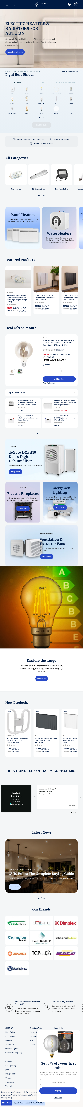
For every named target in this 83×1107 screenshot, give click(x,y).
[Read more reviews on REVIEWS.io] (16, 804)
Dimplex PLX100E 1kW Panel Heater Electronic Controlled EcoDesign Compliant (65, 402)
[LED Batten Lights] (39, 174)
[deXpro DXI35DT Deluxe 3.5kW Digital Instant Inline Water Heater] (48, 421)
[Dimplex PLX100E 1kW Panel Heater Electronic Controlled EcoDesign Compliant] (48, 405)
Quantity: (46, 365)
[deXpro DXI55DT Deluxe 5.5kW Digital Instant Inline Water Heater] (11, 421)
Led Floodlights (61, 189)
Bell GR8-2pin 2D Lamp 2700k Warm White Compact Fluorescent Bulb (17, 740)
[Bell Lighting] (17, 923)
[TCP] (41, 953)
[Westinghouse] (17, 968)
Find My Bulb (41, 125)
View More (41, 678)
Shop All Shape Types (69, 71)
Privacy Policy (6, 1097)
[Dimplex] (66, 923)
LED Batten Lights (38, 189)
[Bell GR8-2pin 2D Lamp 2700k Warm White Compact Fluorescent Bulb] (18, 722)
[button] (39, 117)
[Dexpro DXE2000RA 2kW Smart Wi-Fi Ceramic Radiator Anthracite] (46, 722)
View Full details (49, 383)
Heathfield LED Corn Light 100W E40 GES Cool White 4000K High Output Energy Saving (17, 298)
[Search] (13, 4)
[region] (57, 797)
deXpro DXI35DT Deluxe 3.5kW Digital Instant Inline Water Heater (64, 418)
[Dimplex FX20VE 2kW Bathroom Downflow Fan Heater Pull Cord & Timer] (11, 405)
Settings (6, 1103)
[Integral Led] (66, 938)
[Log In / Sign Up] (69, 4)
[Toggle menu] (7, 4)
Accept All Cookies (35, 1103)
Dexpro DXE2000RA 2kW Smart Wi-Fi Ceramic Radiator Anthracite (46, 740)
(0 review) (60, 350)
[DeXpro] (41, 923)
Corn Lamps (16, 189)
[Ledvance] (17, 953)
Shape (17, 83)
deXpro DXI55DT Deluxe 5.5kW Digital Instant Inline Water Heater (28, 418)
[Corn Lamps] (16, 174)
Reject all (18, 1103)
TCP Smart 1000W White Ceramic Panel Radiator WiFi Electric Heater (45, 297)
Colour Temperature (65, 82)
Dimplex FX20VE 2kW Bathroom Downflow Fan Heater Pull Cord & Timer (27, 402)
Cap (41, 82)
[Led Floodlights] (61, 174)
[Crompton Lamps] (17, 938)
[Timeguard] (66, 953)
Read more (15, 887)
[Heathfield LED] (41, 938)
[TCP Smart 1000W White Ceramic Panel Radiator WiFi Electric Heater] (46, 279)
